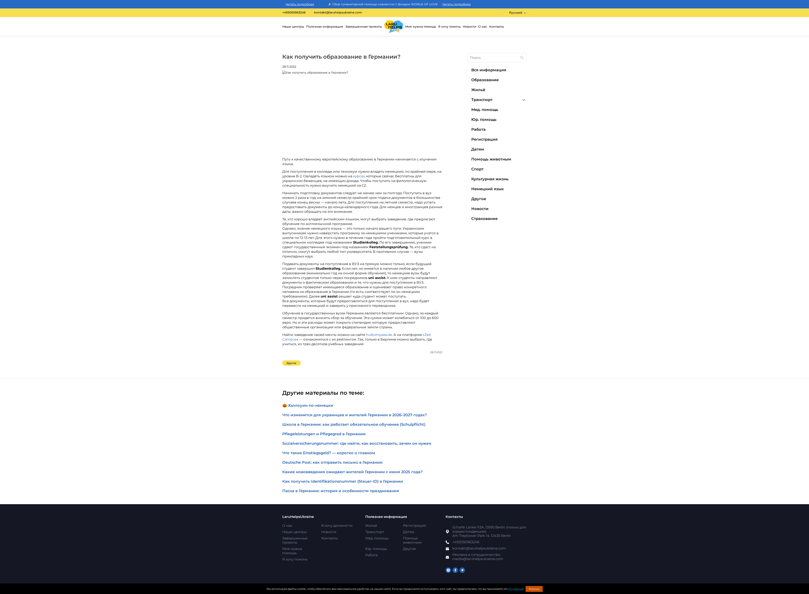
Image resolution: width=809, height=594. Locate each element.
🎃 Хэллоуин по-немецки (307, 405)
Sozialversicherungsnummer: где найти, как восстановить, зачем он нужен (356, 443)
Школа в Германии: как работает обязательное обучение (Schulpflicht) (353, 424)
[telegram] (462, 570)
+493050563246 (294, 12)
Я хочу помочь (449, 26)
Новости (469, 26)
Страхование (484, 218)
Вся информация (488, 70)
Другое (291, 363)
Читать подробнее (282, 4)
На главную (393, 26)
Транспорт (482, 99)
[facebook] (455, 570)
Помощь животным (491, 159)
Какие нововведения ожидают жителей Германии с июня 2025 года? (352, 472)
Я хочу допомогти (336, 526)
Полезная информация (324, 26)
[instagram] (448, 570)
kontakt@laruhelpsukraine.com (338, 12)
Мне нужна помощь (420, 26)
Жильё (478, 90)
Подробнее (516, 588)
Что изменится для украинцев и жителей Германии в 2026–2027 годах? (354, 415)
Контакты (496, 26)
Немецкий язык (487, 189)
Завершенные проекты (363, 26)
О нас (482, 26)
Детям (477, 149)
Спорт (477, 169)
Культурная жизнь (490, 179)
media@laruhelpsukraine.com (477, 557)
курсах (359, 176)
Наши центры (293, 26)
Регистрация (484, 139)
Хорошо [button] (534, 588)
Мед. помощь (484, 109)
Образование (485, 80)
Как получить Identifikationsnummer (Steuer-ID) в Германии (342, 481)
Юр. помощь (484, 119)
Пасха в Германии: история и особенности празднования (340, 491)
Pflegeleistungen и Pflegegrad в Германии (324, 434)
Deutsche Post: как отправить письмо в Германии (332, 462)
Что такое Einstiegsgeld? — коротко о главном (328, 453)
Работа (478, 129)
